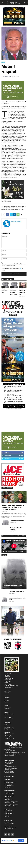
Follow (21, 455)
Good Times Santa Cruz (9, 782)
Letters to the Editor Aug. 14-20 (16, 591)
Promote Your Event (9, 738)
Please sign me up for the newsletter (11, 268)
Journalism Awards (9, 823)
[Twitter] (11, 214)
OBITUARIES (7, 722)
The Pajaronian (7, 804)
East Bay (6, 815)
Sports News (7, 707)
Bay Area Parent (8, 810)
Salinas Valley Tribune (9, 802)
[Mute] (22, 551)
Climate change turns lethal (4, 290)
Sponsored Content (8, 769)
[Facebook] (7, 214)
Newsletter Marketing (9, 772)
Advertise (6, 692)
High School (7, 708)
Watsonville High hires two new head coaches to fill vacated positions (12, 507)
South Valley (7, 816)
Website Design (8, 763)
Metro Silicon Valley (8, 784)
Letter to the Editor (8, 678)
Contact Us (7, 676)
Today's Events (7, 735)
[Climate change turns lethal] (5, 285)
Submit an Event (8, 736)
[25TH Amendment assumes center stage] (14, 285)
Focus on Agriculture (9, 719)
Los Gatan (6, 798)
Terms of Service (8, 684)
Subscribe (6, 682)
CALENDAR (7, 732)
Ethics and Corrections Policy (11, 685)
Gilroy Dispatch (7, 792)
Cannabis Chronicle (8, 813)
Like (22, 452)
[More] (21, 214)
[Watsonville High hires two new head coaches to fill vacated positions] (14, 497)
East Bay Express (8, 781)
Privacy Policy (7, 681)
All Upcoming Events (9, 733)
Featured (6, 699)
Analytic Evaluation (8, 771)
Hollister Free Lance (9, 795)
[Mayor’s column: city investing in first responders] (23, 285)
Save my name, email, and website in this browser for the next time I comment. (14, 264)
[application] (14, 546)
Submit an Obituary (8, 727)
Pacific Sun (7, 787)
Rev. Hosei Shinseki (7, 76)
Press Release (7, 679)
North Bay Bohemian (9, 785)
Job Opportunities (8, 822)
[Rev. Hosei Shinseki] (6, 223)
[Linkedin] (14, 214)
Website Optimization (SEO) (10, 766)
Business (6, 700)
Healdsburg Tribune (9, 793)
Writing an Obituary (8, 728)
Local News (7, 697)
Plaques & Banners (8, 687)
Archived (6, 725)
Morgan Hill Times (8, 799)
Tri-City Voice (7, 805)
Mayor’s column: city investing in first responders (22, 292)
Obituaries (6, 724)
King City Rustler (8, 796)
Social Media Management (10, 768)
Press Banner (7, 801)
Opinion (3, 62)
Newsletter (6, 675)
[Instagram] (9, 834)
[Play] (3, 551)
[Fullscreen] (24, 551)
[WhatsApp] (18, 214)
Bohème (6, 812)
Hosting (6, 765)
